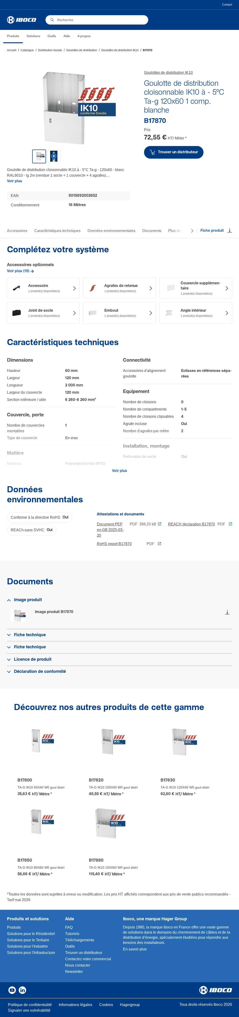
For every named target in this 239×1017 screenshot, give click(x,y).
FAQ (69, 927)
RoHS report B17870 (114, 544)
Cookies (106, 1005)
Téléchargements (79, 940)
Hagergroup (130, 1005)
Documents (151, 231)
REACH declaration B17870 (191, 524)
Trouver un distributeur (83, 953)
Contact (227, 4)
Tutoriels (72, 934)
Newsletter (74, 972)
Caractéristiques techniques (57, 231)
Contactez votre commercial (88, 959)
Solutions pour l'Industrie (27, 946)
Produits (14, 927)
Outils (70, 946)
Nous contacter (77, 965)
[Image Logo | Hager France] (21, 20)
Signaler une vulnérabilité (29, 1010)
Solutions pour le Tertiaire (28, 940)
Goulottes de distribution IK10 (168, 73)
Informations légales (75, 1005)
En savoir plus (135, 949)
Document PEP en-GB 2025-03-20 (110, 529)
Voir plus (14, 181)
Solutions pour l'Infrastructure (31, 953)
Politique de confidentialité (30, 1005)
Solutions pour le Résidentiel (31, 934)
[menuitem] (13, 36)
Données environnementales (111, 231)
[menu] (48, 36)
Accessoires (17, 231)
